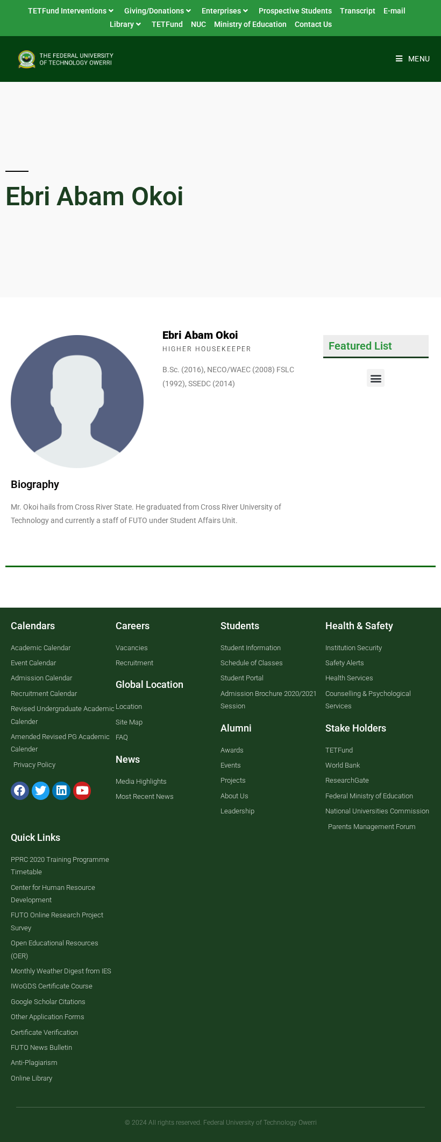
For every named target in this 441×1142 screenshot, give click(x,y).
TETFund (167, 24)
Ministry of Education (250, 24)
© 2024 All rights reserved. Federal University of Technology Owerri (221, 1122)
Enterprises (221, 10)
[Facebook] (20, 791)
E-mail (394, 10)
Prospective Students (295, 10)
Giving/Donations (154, 10)
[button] (376, 378)
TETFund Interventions (67, 10)
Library (122, 24)
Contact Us (313, 24)
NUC (198, 24)
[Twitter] (41, 791)
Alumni (236, 728)
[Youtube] (82, 791)
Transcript (357, 10)
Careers (133, 625)
